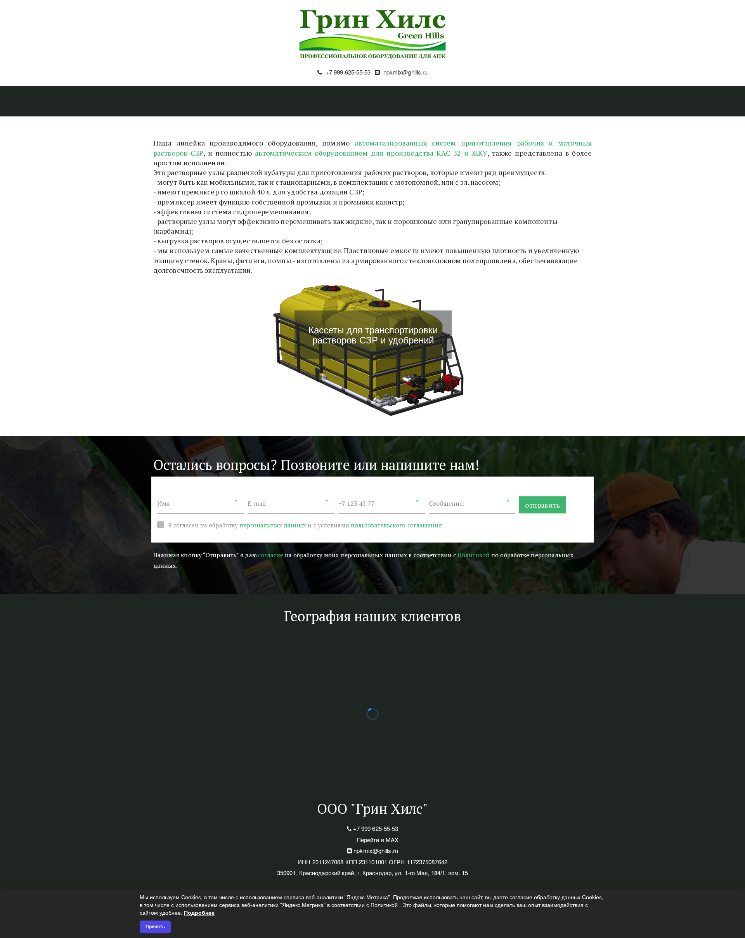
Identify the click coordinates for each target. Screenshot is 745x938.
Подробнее (199, 913)
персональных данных (272, 525)
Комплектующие (507, 101)
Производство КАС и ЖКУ (209, 101)
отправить (542, 505)
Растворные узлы (354, 101)
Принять (155, 926)
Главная (137, 101)
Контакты (567, 101)
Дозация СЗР (288, 101)
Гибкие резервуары (430, 101)
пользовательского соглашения (396, 525)
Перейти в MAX (377, 840)
